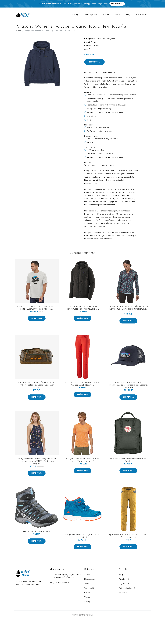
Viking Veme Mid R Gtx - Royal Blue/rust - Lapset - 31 (82, 535)
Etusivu (18, 31)
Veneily (87, 601)
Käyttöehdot (124, 583)
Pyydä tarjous (117, 4)
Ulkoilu (87, 592)
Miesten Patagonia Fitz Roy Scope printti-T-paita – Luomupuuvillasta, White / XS (36, 307)
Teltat (118, 14)
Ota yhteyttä (124, 579)
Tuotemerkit (141, 14)
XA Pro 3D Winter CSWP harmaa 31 (36, 531)
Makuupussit (91, 14)
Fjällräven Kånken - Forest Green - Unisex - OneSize (128, 459)
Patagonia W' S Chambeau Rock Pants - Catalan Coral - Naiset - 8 (82, 383)
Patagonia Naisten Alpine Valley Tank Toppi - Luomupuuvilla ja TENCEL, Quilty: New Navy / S (37, 461)
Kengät (76, 14)
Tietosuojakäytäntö (127, 588)
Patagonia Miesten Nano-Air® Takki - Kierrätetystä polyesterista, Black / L (82, 307)
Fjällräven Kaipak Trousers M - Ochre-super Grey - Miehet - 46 (128, 535)
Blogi (127, 14)
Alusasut (106, 14)
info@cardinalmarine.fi (59, 582)
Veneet (87, 597)
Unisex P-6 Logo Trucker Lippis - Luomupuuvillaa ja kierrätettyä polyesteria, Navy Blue (128, 385)
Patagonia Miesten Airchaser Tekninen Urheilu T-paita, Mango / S (82, 459)
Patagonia (110, 38)
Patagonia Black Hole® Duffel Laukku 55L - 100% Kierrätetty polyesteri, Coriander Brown (36, 385)
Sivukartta (123, 592)
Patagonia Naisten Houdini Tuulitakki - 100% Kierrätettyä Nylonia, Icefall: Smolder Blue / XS (128, 309)
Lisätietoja (94, 62)
